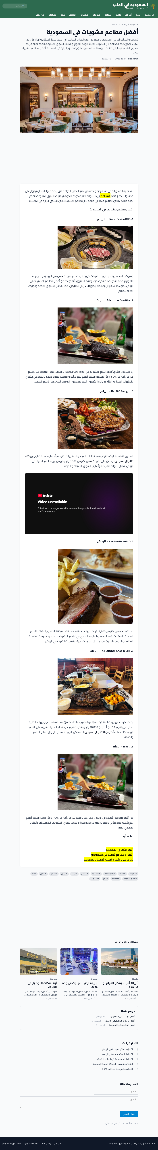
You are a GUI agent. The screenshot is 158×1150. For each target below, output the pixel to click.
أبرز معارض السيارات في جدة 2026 (80, 984)
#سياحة (74, 873)
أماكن (128, 15)
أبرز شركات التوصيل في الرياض (42, 984)
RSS (19, 1143)
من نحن (40, 15)
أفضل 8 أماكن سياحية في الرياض (117, 1049)
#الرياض (64, 873)
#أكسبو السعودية (130, 878)
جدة (63, 15)
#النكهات (133, 873)
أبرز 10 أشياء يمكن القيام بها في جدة (120, 984)
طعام (118, 15)
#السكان (54, 873)
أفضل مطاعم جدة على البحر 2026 (117, 1069)
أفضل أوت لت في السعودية (122, 1016)
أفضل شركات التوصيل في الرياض (120, 1021)
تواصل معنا (47, 1143)
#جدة (34, 873)
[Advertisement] (79, 158)
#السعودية (96, 873)
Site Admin (133, 58)
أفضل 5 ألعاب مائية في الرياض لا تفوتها (114, 1059)
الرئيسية (149, 15)
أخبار (138, 15)
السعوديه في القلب (129, 25)
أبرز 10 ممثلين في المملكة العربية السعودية (113, 1064)
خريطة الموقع (8, 1143)
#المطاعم (115, 878)
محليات (84, 15)
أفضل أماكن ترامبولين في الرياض (117, 1054)
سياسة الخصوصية (31, 1143)
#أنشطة (122, 873)
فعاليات (52, 15)
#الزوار (105, 878)
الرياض (72, 15)
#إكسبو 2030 (110, 873)
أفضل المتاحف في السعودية (122, 1025)
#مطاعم (84, 873)
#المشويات (95, 878)
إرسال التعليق (129, 1114)
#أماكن (43, 873)
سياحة (107, 15)
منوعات (96, 15)
